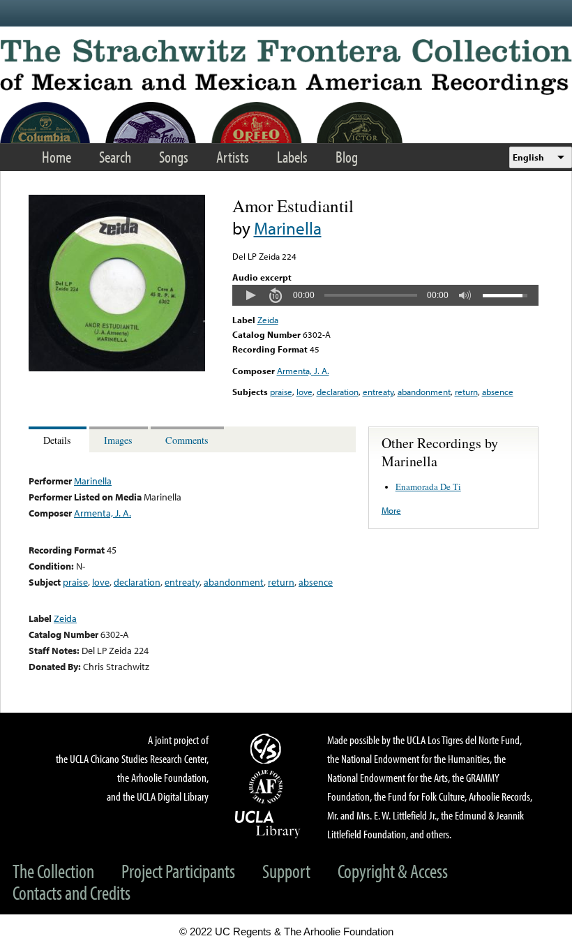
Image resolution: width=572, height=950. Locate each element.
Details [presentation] (57, 440)
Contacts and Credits (71, 892)
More (391, 510)
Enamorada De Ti (428, 486)
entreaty (378, 391)
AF (268, 786)
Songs (173, 157)
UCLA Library (268, 823)
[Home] (286, 67)
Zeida (267, 319)
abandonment (424, 391)
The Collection (53, 871)
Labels (292, 157)
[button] (250, 295)
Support (286, 871)
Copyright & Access (393, 871)
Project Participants (178, 871)
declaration (338, 391)
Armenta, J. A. (303, 370)
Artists (232, 157)
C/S (268, 748)
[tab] (59, 439)
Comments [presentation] (187, 440)
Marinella (288, 228)
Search (115, 157)
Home (56, 157)
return (466, 391)
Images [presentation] (118, 440)
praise (281, 391)
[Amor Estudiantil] (117, 367)
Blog (347, 157)
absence (497, 391)
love (304, 391)
